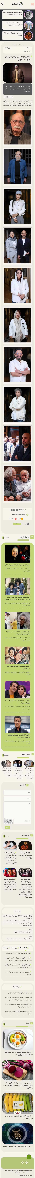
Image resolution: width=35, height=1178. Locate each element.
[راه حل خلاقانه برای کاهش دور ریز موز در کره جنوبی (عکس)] (17, 1103)
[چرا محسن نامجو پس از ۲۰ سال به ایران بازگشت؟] (28, 35)
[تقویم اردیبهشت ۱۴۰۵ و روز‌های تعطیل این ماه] (17, 1133)
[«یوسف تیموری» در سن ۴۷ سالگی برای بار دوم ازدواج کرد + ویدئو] (17, 689)
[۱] (17, 128)
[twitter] (12, 510)
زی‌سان (30, 930)
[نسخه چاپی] (6, 51)
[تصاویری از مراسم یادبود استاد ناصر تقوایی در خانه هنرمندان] (17, 763)
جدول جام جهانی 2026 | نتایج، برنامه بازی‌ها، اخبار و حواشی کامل (17, 917)
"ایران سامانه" (22, 1175)
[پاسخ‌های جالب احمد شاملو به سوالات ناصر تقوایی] (6, 763)
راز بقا (30, 936)
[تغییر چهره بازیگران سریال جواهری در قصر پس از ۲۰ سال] (17, 655)
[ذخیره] (10, 51)
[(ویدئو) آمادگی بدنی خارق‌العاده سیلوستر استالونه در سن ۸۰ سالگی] (17, 724)
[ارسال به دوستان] (14, 51)
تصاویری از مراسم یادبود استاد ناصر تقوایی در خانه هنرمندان (18, 773)
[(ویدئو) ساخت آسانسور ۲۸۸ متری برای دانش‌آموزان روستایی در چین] (28, 25)
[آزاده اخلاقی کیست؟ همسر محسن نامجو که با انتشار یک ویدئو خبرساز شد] (28, 14)
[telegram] (17, 510)
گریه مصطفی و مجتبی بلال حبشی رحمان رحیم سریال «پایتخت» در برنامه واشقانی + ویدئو (18, 959)
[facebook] (14, 510)
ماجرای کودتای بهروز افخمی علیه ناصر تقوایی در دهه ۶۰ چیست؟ (29, 773)
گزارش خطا (18, 518)
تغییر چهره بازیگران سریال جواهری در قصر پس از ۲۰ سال (18, 973)
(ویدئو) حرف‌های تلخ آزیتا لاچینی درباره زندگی (17, 565)
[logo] (17, 4)
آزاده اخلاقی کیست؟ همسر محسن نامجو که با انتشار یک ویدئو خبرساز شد (18, 966)
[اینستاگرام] (22, 1162)
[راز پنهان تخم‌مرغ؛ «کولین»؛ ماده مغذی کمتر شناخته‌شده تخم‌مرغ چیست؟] (17, 1039)
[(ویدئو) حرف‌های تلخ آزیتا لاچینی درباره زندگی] (17, 554)
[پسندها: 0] (15, 519)
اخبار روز (13, 45)
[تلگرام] (26, 1162)
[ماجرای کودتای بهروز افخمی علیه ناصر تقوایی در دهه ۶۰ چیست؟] (29, 763)
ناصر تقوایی (17, 524)
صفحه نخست (19, 45)
